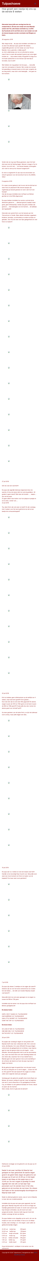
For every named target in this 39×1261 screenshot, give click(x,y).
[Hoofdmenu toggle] (35, 4)
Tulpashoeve (11, 3)
